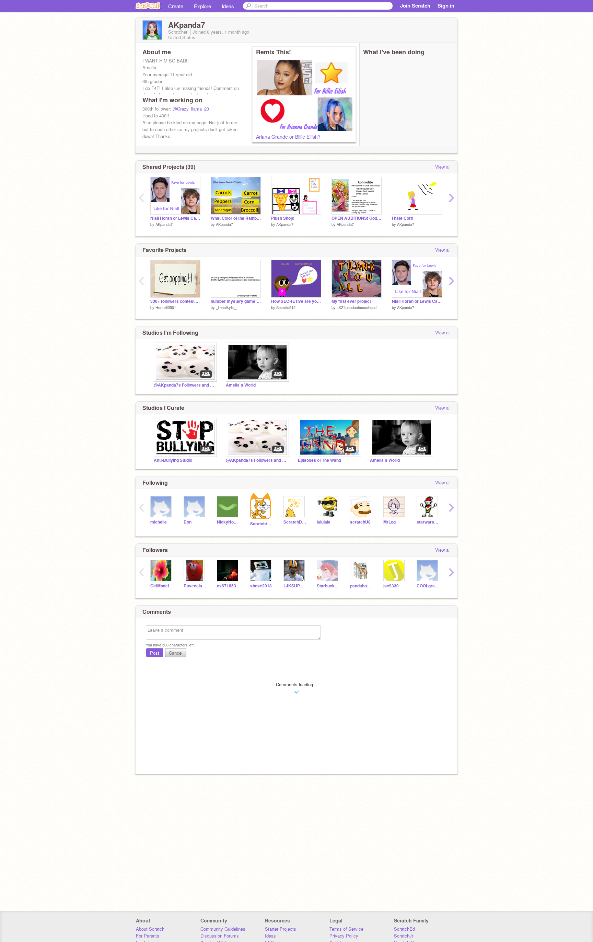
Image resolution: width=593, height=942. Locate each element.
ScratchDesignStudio (294, 522)
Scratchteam (261, 524)
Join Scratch (415, 5)
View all (443, 166)
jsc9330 (391, 586)
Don (187, 522)
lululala (323, 522)
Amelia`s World (241, 385)
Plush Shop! (282, 218)
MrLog (389, 522)
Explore (202, 6)
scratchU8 (360, 522)
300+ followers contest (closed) (175, 301)
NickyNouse (228, 522)
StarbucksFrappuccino (328, 586)
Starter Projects (280, 929)
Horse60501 (165, 307)
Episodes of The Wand (319, 460)
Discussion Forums (219, 935)
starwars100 (428, 522)
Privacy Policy (343, 935)
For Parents (147, 935)
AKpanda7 (164, 224)
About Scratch (150, 929)
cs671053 (226, 586)
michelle (158, 522)
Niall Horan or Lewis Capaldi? (175, 218)
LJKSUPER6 (294, 586)
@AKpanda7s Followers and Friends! (185, 385)
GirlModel (159, 586)
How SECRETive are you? (296, 301)
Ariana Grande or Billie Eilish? (288, 136)
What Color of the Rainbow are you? (236, 218)
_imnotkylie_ (226, 307)
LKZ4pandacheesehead (356, 307)
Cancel (176, 653)
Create (175, 6)
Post (154, 653)
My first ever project (351, 301)
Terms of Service (346, 929)
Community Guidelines (222, 929)
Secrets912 (285, 307)
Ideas (228, 6)
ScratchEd (404, 929)
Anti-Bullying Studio (173, 460)
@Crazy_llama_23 (191, 108)
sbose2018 (261, 586)
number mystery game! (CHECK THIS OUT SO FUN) (236, 301)
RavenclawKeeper (195, 586)
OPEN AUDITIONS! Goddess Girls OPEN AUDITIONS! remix (357, 218)
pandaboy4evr (361, 586)
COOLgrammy (428, 586)
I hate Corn (402, 218)
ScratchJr (403, 935)
